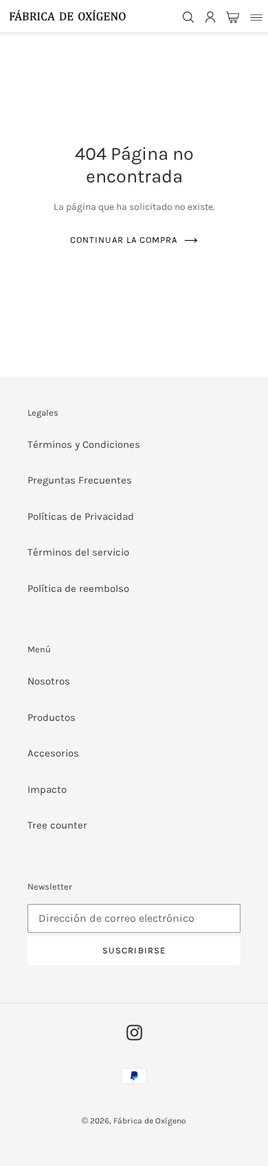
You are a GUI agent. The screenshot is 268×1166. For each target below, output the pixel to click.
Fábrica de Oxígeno (149, 1121)
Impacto (47, 789)
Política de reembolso (78, 588)
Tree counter (57, 825)
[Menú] (256, 17)
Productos (51, 717)
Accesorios (53, 753)
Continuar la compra (124, 240)
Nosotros (48, 681)
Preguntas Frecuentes (79, 480)
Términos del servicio (78, 552)
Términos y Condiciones (83, 444)
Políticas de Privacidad (80, 516)
